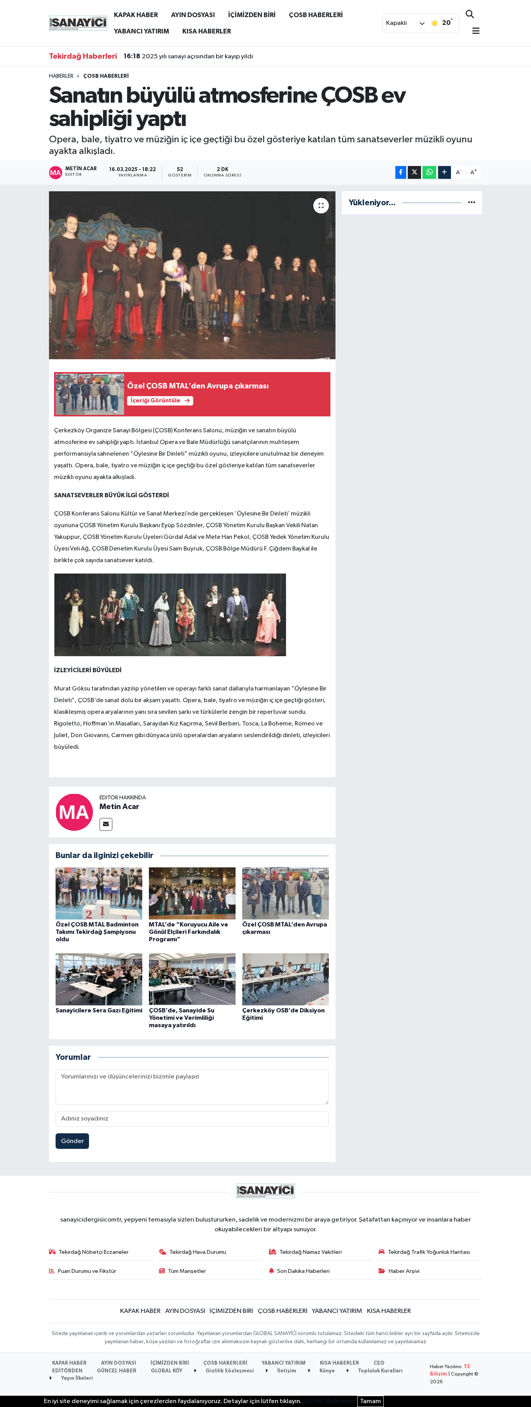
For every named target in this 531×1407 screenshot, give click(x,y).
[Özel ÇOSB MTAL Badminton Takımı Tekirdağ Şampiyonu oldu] (99, 893)
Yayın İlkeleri (76, 1378)
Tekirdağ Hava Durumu (197, 1252)
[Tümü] (471, 202)
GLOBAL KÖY (166, 1371)
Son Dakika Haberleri (303, 1271)
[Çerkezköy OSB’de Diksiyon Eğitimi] (285, 979)
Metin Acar (119, 807)
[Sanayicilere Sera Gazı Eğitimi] (99, 979)
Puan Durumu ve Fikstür (87, 1271)
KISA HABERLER (206, 31)
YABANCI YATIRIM (141, 31)
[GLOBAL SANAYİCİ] (78, 22)
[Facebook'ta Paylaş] (400, 172)
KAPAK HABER (136, 15)
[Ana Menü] (473, 31)
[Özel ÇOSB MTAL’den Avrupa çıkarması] (285, 893)
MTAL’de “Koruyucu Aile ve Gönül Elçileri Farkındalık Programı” (188, 931)
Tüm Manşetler (187, 1271)
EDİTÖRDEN (67, 1371)
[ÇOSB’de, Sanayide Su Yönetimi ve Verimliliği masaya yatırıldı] (192, 979)
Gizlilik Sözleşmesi (229, 1371)
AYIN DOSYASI (193, 15)
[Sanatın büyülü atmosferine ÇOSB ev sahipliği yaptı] (192, 275)
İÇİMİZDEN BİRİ (252, 15)
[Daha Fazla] (444, 172)
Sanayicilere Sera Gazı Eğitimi (99, 1010)
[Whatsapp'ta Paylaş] (429, 172)
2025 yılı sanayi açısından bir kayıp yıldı (188, 56)
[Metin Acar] (74, 812)
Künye (326, 1371)
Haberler (61, 76)
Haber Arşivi (404, 1271)
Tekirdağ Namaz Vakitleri (310, 1252)
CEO (379, 1363)
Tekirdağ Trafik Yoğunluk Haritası (429, 1252)
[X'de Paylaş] (414, 172)
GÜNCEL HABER (116, 1371)
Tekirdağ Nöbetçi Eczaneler (94, 1252)
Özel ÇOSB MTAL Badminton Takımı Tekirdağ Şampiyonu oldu (97, 931)
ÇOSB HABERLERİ (316, 15)
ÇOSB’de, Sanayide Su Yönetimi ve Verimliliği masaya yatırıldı (181, 1017)
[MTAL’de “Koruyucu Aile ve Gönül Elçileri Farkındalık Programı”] (192, 893)
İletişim (286, 1371)
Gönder (72, 1141)
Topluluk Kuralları (380, 1371)
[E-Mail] (106, 824)
